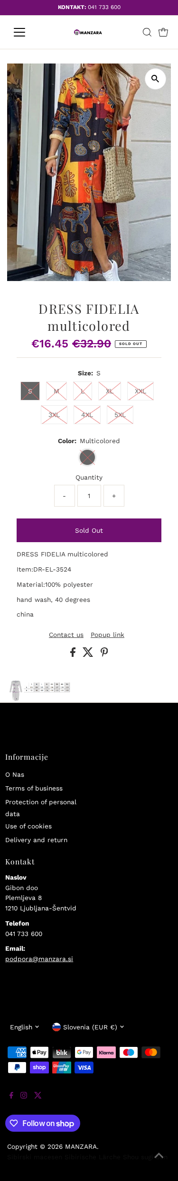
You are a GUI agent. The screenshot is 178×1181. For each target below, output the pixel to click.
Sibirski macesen (34, 1157)
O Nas (14, 774)
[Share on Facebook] (74, 654)
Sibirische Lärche (93, 1157)
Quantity (89, 477)
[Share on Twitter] (89, 654)
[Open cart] (163, 32)
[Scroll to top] (159, 1162)
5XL (120, 414)
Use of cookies (28, 826)
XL (109, 391)
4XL (87, 414)
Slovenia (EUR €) (90, 1027)
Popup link (107, 635)
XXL (140, 391)
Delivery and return (36, 840)
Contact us (66, 635)
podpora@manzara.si (39, 959)
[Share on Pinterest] (104, 654)
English (21, 1027)
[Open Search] (147, 32)
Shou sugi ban (145, 1157)
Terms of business (34, 788)
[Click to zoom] (155, 79)
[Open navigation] (27, 32)
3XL (54, 414)
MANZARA (81, 1146)
